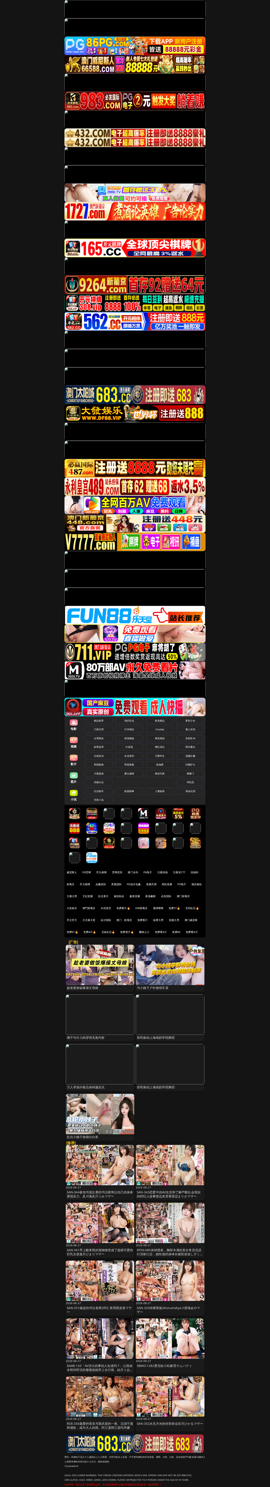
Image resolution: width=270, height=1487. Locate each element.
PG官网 (86, 872)
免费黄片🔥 (127, 932)
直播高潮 (151, 884)
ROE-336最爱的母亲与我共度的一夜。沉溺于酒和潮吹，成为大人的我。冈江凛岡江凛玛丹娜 (100, 1425)
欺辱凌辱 (99, 747)
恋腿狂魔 (190, 756)
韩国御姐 (129, 738)
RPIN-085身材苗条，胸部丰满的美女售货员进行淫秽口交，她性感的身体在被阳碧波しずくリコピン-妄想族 (170, 1254)
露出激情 (129, 773)
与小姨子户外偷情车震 (152, 988)
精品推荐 (99, 720)
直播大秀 (174, 920)
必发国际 (166, 896)
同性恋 (190, 782)
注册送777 (179, 872)
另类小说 (99, 799)
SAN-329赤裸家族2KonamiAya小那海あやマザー (168, 1310)
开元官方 (72, 920)
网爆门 (190, 773)
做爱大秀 (158, 920)
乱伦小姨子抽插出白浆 (82, 1137)
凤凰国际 (116, 884)
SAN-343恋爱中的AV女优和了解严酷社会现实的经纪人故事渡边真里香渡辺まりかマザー (169, 1194)
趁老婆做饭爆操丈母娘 (82, 988)
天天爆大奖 (89, 920)
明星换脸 (129, 764)
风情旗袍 (99, 764)
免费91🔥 (72, 932)
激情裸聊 (158, 908)
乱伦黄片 (103, 896)
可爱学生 (160, 756)
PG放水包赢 (134, 884)
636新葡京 (141, 908)
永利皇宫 (106, 908)
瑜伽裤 (159, 764)
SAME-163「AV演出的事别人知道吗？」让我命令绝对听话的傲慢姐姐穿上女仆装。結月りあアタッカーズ (100, 1370)
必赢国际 (101, 884)
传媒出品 (99, 782)
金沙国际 (106, 920)
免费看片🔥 (123, 908)
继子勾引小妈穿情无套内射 (86, 1037)
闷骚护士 (190, 764)
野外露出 (190, 747)
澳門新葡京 (89, 908)
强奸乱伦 (129, 720)
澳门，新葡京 (124, 920)
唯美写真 (160, 773)
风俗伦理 (190, 791)
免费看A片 (161, 932)
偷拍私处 (119, 896)
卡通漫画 (99, 773)
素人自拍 (190, 729)
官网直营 (117, 872)
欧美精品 (160, 720)
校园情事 (129, 791)
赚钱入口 (144, 932)
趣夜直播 (134, 896)
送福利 (194, 872)
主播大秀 (72, 896)
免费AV (176, 932)
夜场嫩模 (150, 896)
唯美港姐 (160, 738)
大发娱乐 (72, 908)
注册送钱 (162, 872)
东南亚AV (190, 738)
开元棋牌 (101, 872)
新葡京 (70, 884)
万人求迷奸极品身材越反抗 (86, 1087)
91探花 (129, 747)
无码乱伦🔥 (192, 908)
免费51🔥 (174, 908)
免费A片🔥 (89, 932)
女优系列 (129, 756)
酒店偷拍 (196, 884)
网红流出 (160, 747)
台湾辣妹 (99, 738)
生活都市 (99, 791)
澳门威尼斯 (191, 920)
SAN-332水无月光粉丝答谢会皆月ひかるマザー (170, 1423)
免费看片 (142, 920)
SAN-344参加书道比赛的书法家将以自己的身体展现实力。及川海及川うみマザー (100, 1194)
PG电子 (147, 872)
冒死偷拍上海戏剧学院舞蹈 (156, 1037)
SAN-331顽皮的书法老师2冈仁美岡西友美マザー (99, 1310)
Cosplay (159, 729)
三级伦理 (99, 729)
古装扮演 (99, 756)
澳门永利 (133, 872)
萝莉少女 (190, 720)
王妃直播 (87, 896)
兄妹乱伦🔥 (108, 932)
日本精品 (129, 729)
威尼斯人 (72, 872)
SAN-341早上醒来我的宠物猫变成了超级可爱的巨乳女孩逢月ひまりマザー (100, 1252)
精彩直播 (167, 884)
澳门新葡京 (183, 896)
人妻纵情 (160, 791)
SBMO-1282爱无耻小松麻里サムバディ (164, 1366)
